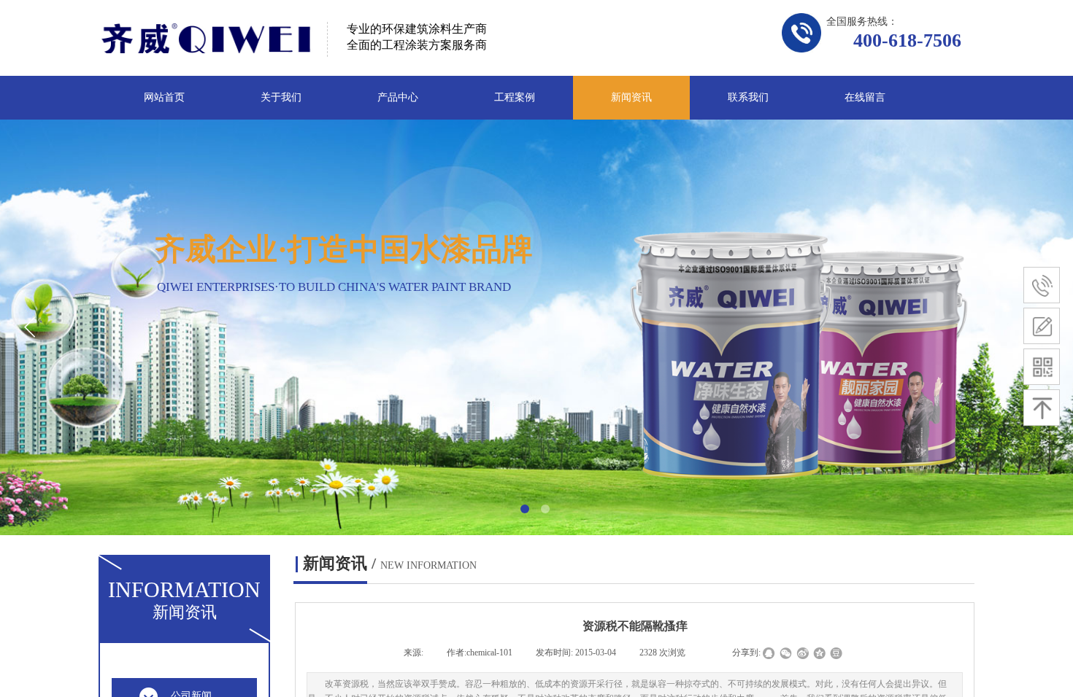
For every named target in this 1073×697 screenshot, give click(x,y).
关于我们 (281, 97)
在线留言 (865, 97)
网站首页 (164, 97)
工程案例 (514, 97)
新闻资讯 (631, 97)
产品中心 (397, 97)
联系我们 (748, 97)
